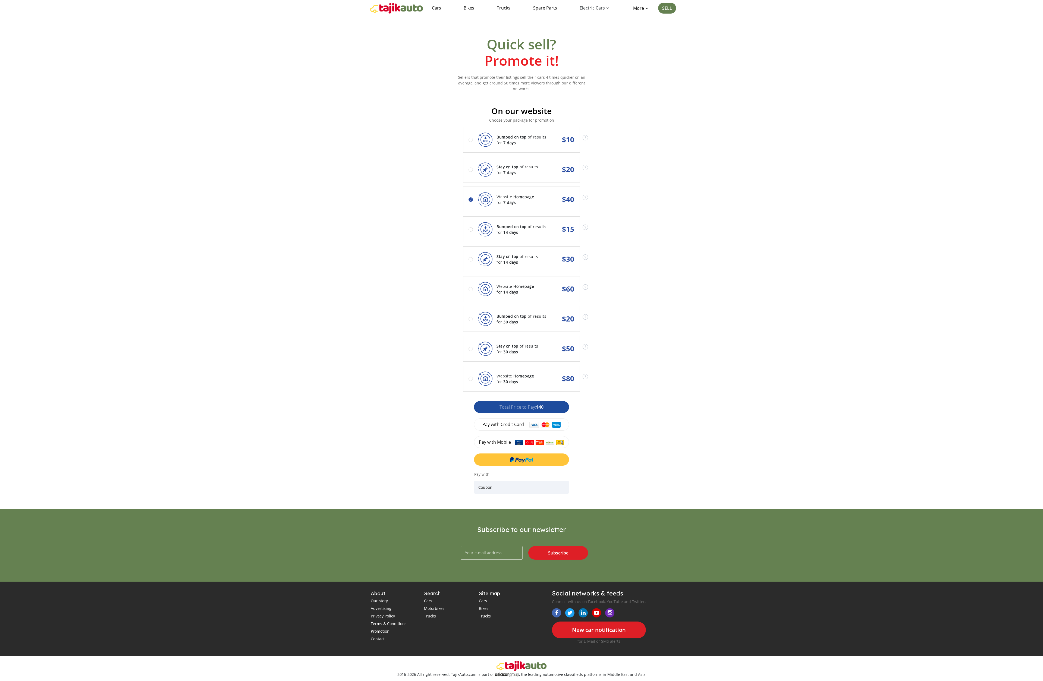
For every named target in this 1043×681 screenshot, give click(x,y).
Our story (379, 600)
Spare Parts (545, 8)
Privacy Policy (383, 616)
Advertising (381, 608)
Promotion (380, 631)
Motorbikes (434, 608)
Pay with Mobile (495, 442)
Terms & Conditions (389, 623)
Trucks (503, 8)
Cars (436, 8)
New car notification (599, 629)
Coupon (485, 487)
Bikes (469, 8)
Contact (378, 638)
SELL (667, 8)
